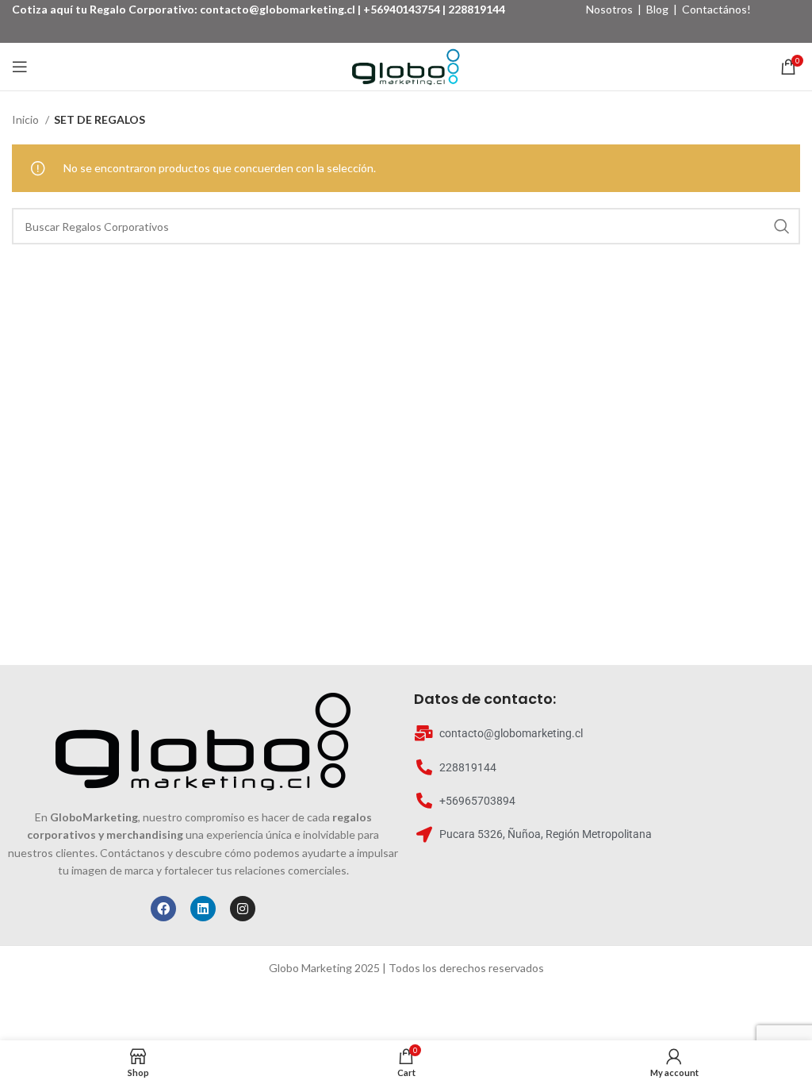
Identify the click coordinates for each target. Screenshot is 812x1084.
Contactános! (716, 9)
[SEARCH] (782, 226)
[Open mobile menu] (20, 67)
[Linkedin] (203, 908)
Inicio (26, 119)
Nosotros (609, 9)
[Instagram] (242, 908)
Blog (657, 9)
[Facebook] (163, 908)
